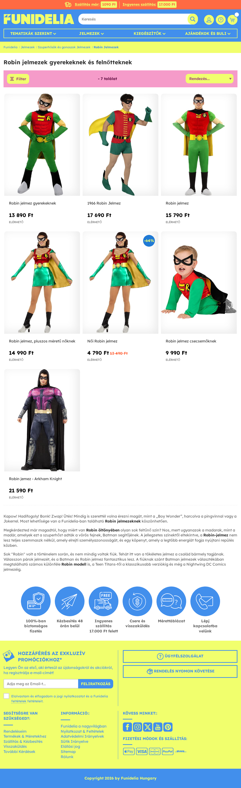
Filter (21, 78)
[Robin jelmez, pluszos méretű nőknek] (42, 282)
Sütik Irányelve (74, 741)
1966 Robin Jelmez (104, 203)
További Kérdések (19, 751)
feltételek (18, 701)
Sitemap (68, 751)
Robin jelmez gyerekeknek (32, 203)
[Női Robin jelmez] (120, 282)
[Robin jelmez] (199, 145)
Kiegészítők (147, 33)
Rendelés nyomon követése (183, 671)
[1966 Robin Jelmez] (120, 145)
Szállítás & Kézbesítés (23, 741)
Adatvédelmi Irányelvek (82, 736)
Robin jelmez (177, 203)
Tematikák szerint (31, 33)
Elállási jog (70, 746)
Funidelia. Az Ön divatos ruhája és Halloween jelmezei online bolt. (39, 19)
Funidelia (10, 47)
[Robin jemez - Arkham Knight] (42, 420)
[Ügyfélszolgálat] (221, 20)
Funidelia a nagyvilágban (84, 726)
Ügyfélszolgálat (183, 656)
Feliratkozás (95, 683)
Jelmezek (89, 33)
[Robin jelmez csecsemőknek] (199, 282)
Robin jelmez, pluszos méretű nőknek (42, 341)
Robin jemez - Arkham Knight (35, 478)
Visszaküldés (15, 746)
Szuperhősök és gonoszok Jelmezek (64, 47)
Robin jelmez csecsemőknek (191, 341)
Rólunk (67, 756)
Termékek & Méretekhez (25, 736)
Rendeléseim (15, 731)
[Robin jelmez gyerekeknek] (42, 145)
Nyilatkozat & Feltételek (82, 731)
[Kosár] (232, 20)
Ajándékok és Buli (205, 33)
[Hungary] (127, 727)
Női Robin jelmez (102, 341)
